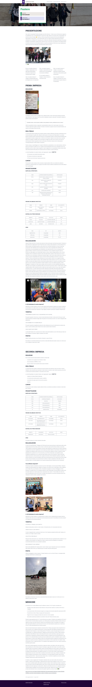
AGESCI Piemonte (46, 682)
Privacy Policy (63, 1)
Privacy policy (63, 682)
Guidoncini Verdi (30, 1)
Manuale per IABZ (56, 1)
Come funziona (49, 1)
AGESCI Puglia (46, 684)
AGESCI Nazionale (29, 682)
